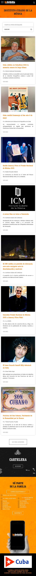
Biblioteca (6, 509)
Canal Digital (24, 503)
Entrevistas (7, 507)
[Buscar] (34, 2)
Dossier (5, 505)
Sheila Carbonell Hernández (13, 71)
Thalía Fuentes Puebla (11, 422)
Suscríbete (18, 513)
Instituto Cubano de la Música (13, 217)
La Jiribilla (8, 321)
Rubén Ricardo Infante (11, 172)
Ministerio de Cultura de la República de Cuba (18, 121)
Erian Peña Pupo (10, 371)
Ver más (5, 81)
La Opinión (23, 501)
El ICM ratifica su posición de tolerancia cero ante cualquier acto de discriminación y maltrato (18, 266)
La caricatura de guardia (27, 498)
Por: (4, 71)
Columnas (23, 507)
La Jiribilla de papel (9, 498)
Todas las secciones (9, 495)
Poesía (5, 501)
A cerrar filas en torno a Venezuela (16, 214)
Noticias (22, 505)
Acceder (18, 466)
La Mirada (6, 503)
